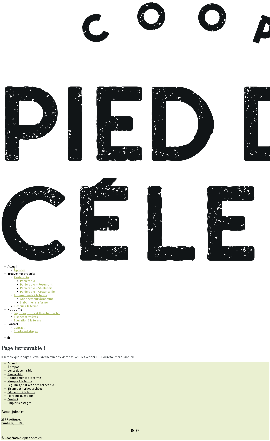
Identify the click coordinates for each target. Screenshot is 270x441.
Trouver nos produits (21, 274)
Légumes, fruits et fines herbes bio (37, 313)
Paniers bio (21, 277)
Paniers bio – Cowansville (37, 291)
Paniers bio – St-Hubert (36, 288)
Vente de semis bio (20, 370)
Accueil (12, 266)
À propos (19, 270)
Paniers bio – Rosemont (36, 284)
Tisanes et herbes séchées (25, 388)
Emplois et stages (26, 331)
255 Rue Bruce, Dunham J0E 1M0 (12, 421)
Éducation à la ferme (27, 320)
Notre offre (15, 309)
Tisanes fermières (26, 317)
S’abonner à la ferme (34, 302)
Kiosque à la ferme (26, 306)
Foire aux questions (20, 396)
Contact (13, 324)
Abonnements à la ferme (30, 295)
